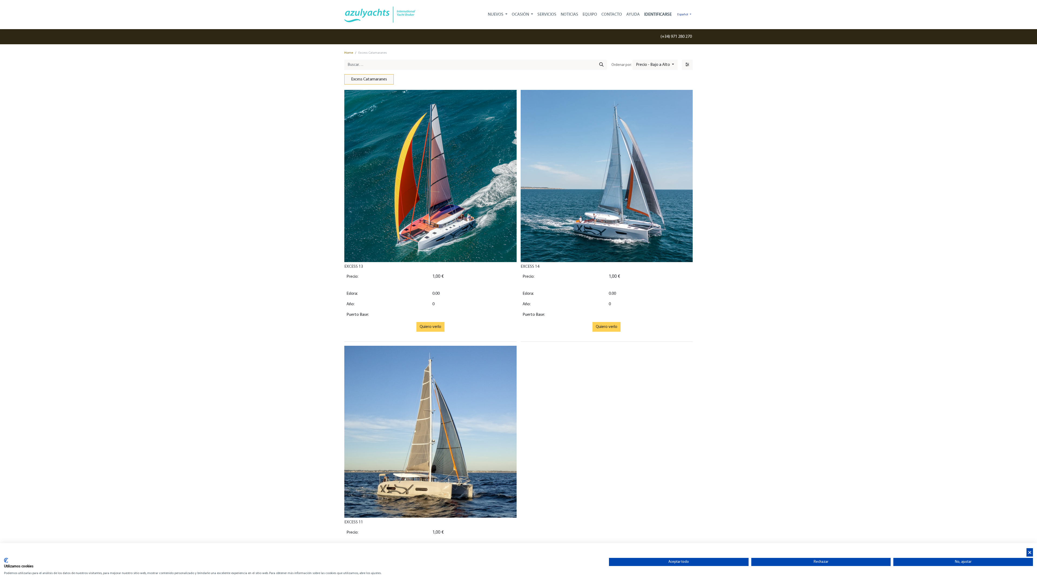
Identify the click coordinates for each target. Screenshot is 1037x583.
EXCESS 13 (353, 267)
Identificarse (658, 14)
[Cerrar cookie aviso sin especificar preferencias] (1029, 552)
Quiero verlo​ (430, 327)
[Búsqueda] (601, 65)
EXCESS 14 (530, 267)
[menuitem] (546, 14)
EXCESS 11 (353, 522)
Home (348, 53)
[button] (655, 65)
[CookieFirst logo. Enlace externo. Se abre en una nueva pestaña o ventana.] (6, 560)
